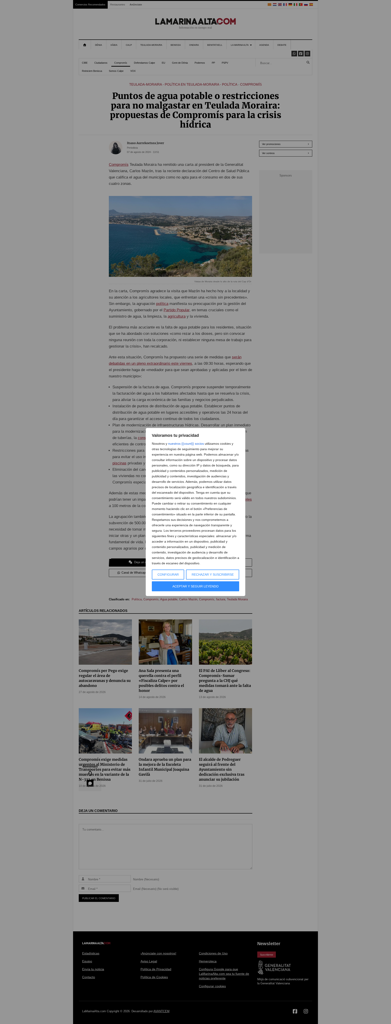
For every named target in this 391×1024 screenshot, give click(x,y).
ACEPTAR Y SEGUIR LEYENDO (195, 586)
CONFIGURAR (168, 574)
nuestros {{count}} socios (186, 443)
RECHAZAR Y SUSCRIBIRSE (213, 574)
